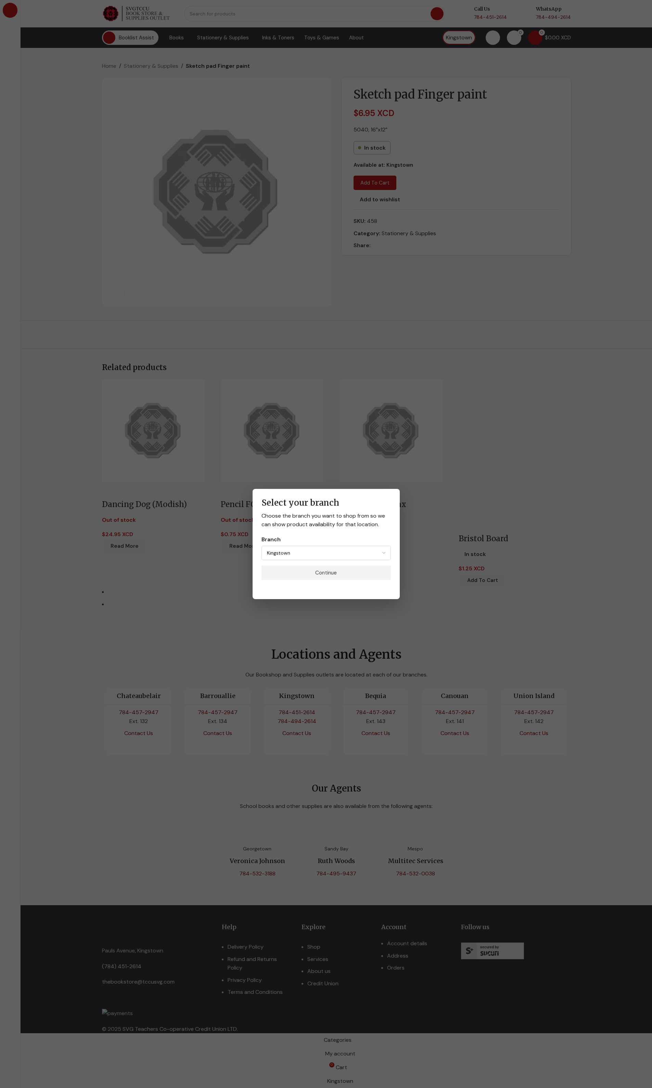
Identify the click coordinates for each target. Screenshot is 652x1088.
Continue (326, 572)
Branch (271, 539)
